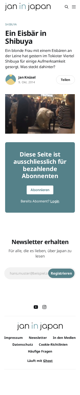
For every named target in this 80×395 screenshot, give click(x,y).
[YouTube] (36, 307)
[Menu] (73, 6)
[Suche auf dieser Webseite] (66, 6)
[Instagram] (44, 307)
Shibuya (11, 24)
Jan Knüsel (27, 77)
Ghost (48, 360)
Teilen (65, 80)
